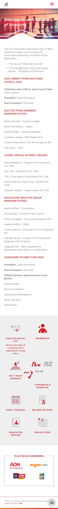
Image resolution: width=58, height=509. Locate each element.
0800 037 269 (11, 503)
